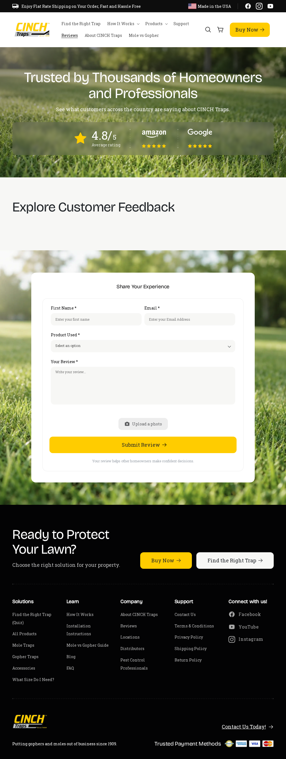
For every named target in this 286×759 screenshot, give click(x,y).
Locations (130, 637)
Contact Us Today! (244, 726)
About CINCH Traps (139, 614)
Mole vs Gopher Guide (87, 645)
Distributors (132, 648)
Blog (70, 656)
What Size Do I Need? (33, 679)
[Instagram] (259, 6)
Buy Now (246, 29)
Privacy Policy (189, 637)
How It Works (80, 614)
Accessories (23, 668)
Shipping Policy (191, 648)
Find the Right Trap (232, 560)
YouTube (249, 627)
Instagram (251, 639)
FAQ (70, 668)
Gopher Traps (25, 656)
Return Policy (188, 660)
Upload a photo (147, 424)
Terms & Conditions (194, 626)
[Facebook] (248, 6)
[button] (123, 24)
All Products (24, 633)
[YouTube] (270, 6)
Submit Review (141, 444)
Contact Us (185, 614)
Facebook (250, 614)
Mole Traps (23, 645)
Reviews (128, 626)
